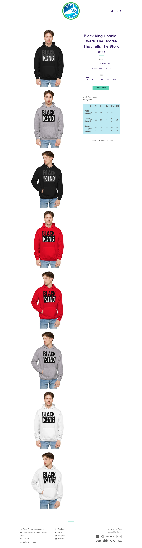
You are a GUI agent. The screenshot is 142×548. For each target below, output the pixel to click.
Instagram (61, 535)
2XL (108, 79)
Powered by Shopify (114, 531)
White (108, 68)
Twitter (60, 532)
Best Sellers (24, 538)
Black (94, 63)
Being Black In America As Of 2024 (33, 532)
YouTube (60, 538)
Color (101, 59)
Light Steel (97, 68)
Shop (21, 535)
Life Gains (118, 529)
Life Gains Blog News (28, 542)
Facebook (61, 529)
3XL (114, 79)
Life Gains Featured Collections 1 (32, 529)
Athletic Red (105, 63)
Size (101, 74)
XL (102, 79)
